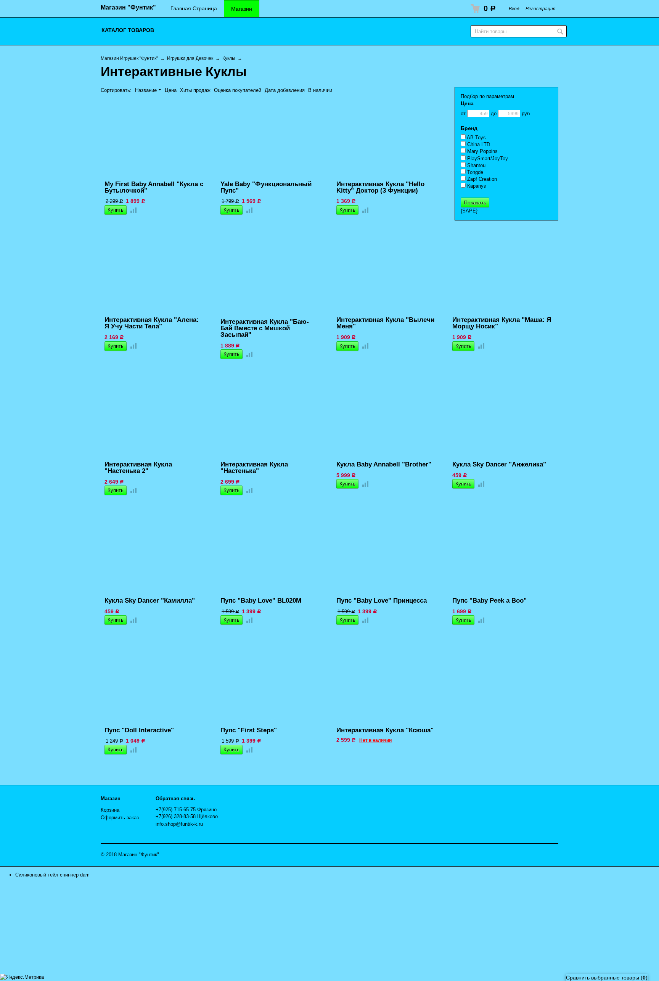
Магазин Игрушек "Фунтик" (129, 58)
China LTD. (479, 144)
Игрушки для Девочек (190, 58)
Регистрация (540, 8)
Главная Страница (193, 8)
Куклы (228, 58)
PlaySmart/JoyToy (487, 158)
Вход (514, 8)
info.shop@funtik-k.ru (179, 824)
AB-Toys (476, 137)
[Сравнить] (131, 210)
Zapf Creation (481, 179)
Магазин (241, 9)
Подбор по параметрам (487, 96)
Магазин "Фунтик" (128, 7)
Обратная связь (175, 798)
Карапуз (476, 186)
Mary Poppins (482, 151)
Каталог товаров (127, 30)
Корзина (110, 810)
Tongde (474, 172)
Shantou (475, 165)
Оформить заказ (120, 817)
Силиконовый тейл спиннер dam (52, 875)
